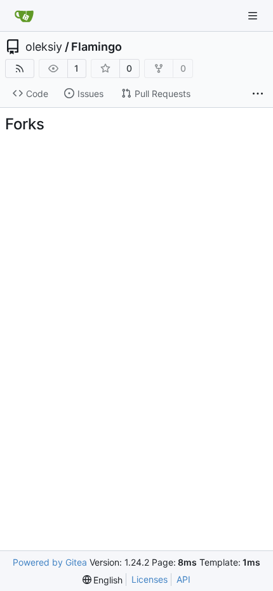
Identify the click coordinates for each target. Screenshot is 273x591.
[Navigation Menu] (254, 15)
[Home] (24, 15)
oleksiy (43, 47)
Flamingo (96, 47)
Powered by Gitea (50, 562)
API (183, 579)
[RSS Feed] (19, 68)
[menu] (103, 580)
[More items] (258, 94)
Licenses (149, 579)
